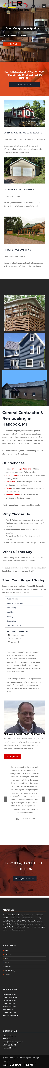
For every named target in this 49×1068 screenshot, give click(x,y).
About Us (8, 958)
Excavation (10, 482)
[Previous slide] (5, 799)
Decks (8, 488)
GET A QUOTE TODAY (24, 878)
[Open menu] (44, 6)
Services (8, 954)
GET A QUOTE (24, 84)
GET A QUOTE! (12, 756)
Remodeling (16, 469)
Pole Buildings (12, 475)
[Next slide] (43, 799)
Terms (7, 975)
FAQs (7, 962)
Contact (7, 967)
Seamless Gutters (13, 495)
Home (7, 950)
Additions (27, 469)
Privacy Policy (10, 971)
